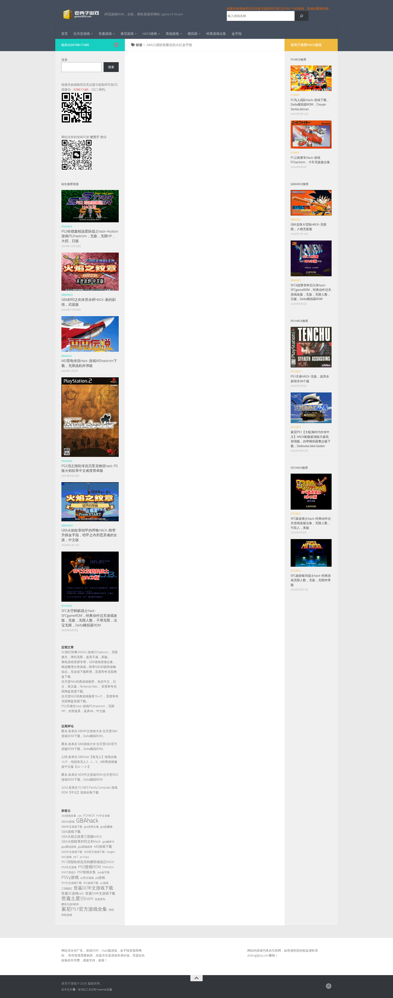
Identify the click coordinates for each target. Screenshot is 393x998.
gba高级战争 (85, 846)
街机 (111, 909)
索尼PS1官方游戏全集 (84, 909)
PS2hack (66, 226)
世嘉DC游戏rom (72, 893)
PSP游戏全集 (86, 872)
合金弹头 (100, 899)
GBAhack (87, 820)
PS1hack (296, 371)
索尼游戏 (127, 34)
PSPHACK (108, 867)
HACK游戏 (149, 34)
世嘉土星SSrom (77, 898)
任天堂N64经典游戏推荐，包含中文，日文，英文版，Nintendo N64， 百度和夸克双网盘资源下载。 (89, 686)
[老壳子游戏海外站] (116, 44)
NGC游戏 (66, 857)
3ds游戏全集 (68, 815)
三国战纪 (66, 888)
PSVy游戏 (70, 877)
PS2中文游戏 (69, 867)
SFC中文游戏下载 (71, 882)
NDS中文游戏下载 (71, 851)
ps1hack (84, 857)
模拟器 (193, 34)
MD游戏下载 (103, 847)
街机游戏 (66, 914)
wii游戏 (104, 882)
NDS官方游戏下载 (94, 851)
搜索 (64, 60)
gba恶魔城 (106, 826)
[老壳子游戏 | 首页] (80, 14)
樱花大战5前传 (70, 904)
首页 (64, 34)
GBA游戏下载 (71, 832)
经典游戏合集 (216, 34)
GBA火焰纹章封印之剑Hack (81, 841)
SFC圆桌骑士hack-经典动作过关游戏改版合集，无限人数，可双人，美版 (311, 523)
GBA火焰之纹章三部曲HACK (81, 836)
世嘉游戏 (105, 34)
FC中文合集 (103, 815)
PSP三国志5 (68, 872)
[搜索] (301, 16)
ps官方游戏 (87, 877)
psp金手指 (103, 872)
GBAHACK (67, 294)
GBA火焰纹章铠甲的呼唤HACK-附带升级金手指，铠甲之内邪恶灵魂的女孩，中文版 (89, 535)
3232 (64, 787)
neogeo (110, 851)
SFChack (66, 605)
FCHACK (89, 815)
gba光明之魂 (91, 826)
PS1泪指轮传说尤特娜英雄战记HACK (87, 862)
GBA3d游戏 (68, 821)
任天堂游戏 (81, 34)
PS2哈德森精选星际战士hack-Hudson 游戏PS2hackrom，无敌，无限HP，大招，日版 (89, 236)
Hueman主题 (104, 989)
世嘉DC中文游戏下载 (93, 888)
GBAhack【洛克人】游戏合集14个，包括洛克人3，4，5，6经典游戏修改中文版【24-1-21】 (89, 762)
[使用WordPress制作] (74, 989)
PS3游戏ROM (89, 866)
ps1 (75, 857)
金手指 (237, 34)
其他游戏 (172, 34)
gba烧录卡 (108, 841)
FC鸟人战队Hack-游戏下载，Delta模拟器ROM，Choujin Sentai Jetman (310, 104)
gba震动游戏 (68, 846)
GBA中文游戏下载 (71, 826)
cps (80, 815)
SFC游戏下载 (90, 882)
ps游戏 (100, 878)
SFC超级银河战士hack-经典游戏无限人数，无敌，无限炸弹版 (311, 580)
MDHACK (66, 355)
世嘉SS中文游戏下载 (100, 893)
